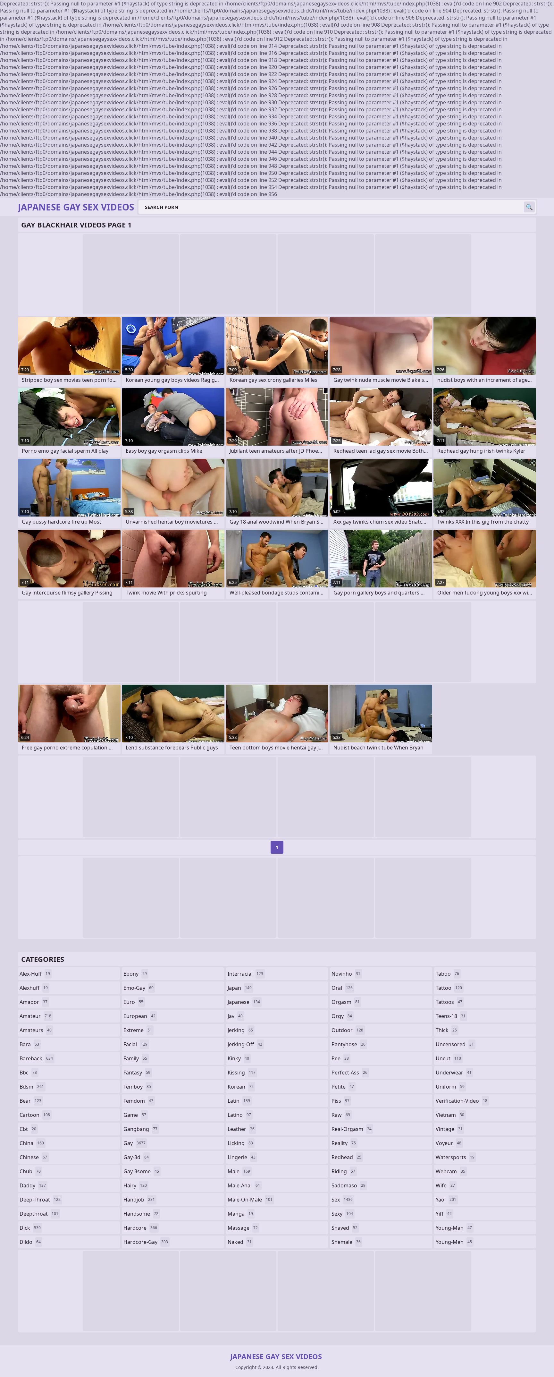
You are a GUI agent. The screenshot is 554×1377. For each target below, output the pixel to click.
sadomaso (348, 1185)
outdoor (347, 1030)
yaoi (446, 1199)
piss (340, 1100)
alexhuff (34, 987)
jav (235, 1016)
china (32, 1143)
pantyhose (348, 1044)
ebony (135, 973)
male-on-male (250, 1199)
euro (133, 1001)
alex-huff (35, 973)
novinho (346, 973)
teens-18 (451, 1016)
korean (241, 1086)
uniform (450, 1086)
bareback (36, 1058)
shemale (346, 1241)
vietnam (450, 1114)
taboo (447, 973)
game (134, 1114)
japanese (244, 1001)
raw (341, 1114)
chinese (33, 1157)
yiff (444, 1213)
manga (240, 1213)
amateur (35, 1016)
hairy (135, 1185)
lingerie (242, 1157)
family (135, 1058)
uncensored (455, 1044)
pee (340, 1058)
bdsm (32, 1086)
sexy (342, 1213)
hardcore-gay (145, 1241)
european (139, 1016)
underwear (454, 1072)
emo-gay (138, 987)
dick (30, 1227)
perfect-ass (349, 1072)
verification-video (461, 1100)
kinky (238, 1058)
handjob (139, 1199)
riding (343, 1171)
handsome (140, 1213)
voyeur (448, 1143)
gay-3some (141, 1171)
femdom (138, 1100)
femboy (137, 1086)
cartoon (35, 1114)
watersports (455, 1157)
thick (446, 1030)
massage (243, 1227)
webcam (450, 1171)
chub (30, 1171)
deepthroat (39, 1213)
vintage (449, 1129)
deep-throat (40, 1199)
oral (342, 987)
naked (240, 1241)
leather (241, 1129)
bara (29, 1044)
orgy (342, 1016)
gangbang (140, 1129)
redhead (346, 1157)
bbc (28, 1072)
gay (134, 1143)
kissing (242, 1072)
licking (240, 1143)
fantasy (136, 1072)
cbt (28, 1129)
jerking (240, 1030)
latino (239, 1114)
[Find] (529, 206)
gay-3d (136, 1157)
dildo (30, 1241)
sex (342, 1199)
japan (240, 987)
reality (344, 1143)
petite (343, 1086)
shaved (344, 1227)
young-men (454, 1241)
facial (135, 1044)
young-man (454, 1227)
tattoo (449, 987)
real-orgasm (352, 1129)
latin (239, 1100)
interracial (245, 973)
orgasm (346, 1001)
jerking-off (245, 1044)
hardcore (140, 1227)
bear (30, 1100)
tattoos (449, 1001)
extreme (137, 1030)
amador (33, 1001)
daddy (33, 1185)
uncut (448, 1058)
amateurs (36, 1030)
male (239, 1171)
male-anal (244, 1185)
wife (445, 1185)
